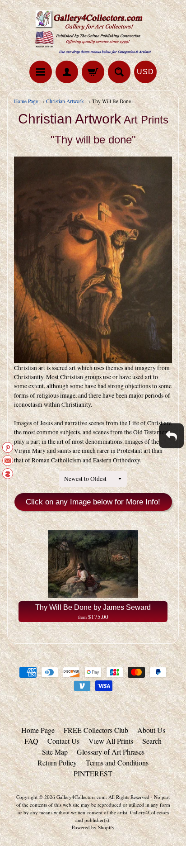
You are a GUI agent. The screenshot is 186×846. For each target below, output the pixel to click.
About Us (151, 730)
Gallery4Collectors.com (81, 797)
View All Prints (110, 741)
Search (152, 741)
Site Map (55, 751)
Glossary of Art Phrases (110, 751)
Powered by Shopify (93, 827)
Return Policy (57, 762)
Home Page (26, 101)
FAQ (31, 741)
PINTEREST (93, 773)
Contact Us (63, 741)
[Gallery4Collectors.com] (93, 31)
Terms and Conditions (117, 762)
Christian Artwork (65, 101)
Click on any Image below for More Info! (93, 502)
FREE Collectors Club (96, 730)
